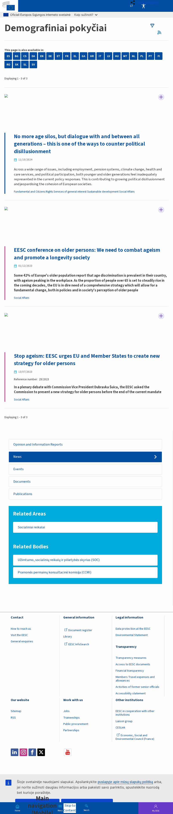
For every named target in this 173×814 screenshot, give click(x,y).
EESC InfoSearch (78, 644)
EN (41, 56)
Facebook (32, 752)
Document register (80, 630)
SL (25, 65)
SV (33, 65)
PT (150, 56)
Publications (22, 494)
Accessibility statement (131, 693)
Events (18, 469)
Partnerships (71, 730)
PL (141, 56)
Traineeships (71, 718)
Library (67, 637)
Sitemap (16, 711)
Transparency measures (131, 658)
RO (8, 65)
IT (100, 56)
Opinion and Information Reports (38, 444)
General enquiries (22, 641)
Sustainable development (103, 192)
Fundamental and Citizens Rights (33, 192)
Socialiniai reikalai (31, 527)
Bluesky (50, 752)
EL (75, 56)
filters (152, 25)
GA (83, 56)
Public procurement (75, 724)
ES (8, 56)
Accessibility (143, 6)
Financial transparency (130, 671)
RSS (161, 32)
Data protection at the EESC (133, 629)
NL (133, 56)
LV (108, 56)
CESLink (120, 728)
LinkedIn (14, 752)
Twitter (41, 752)
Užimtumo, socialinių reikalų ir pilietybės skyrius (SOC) (59, 559)
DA (33, 56)
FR (66, 56)
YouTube (68, 752)
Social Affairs (126, 192)
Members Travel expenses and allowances (135, 679)
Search (86, 810)
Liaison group (124, 721)
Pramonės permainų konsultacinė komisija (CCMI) (54, 572)
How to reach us (21, 629)
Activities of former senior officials (137, 687)
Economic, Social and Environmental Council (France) (135, 737)
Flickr (59, 752)
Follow (161, 97)
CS (25, 56)
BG (16, 56)
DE (50, 56)
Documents (22, 481)
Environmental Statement (132, 635)
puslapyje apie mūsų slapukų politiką (125, 782)
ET (58, 56)
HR (92, 56)
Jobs (66, 711)
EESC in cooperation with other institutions (135, 713)
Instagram (23, 752)
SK (16, 65)
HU (117, 56)
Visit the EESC (19, 635)
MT (125, 56)
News (17, 456)
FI (159, 56)
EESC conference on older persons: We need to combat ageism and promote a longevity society (87, 253)
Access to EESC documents (133, 664)
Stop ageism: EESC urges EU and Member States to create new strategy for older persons (87, 359)
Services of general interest (70, 192)
